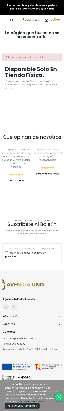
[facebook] (14, 306)
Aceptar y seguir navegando (22, 405)
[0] (52, 20)
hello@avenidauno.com (21, 338)
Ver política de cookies (31, 401)
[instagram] (5, 306)
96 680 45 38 (18, 343)
